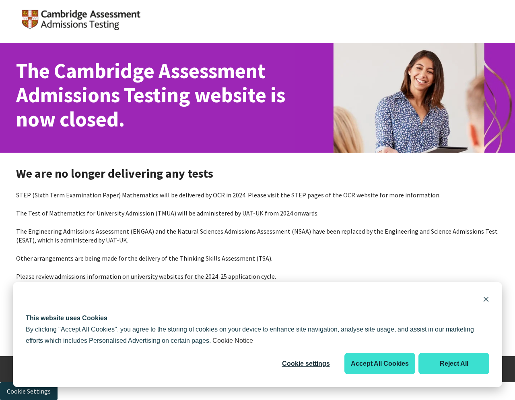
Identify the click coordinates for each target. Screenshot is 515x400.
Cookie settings (306, 363)
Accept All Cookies (380, 363)
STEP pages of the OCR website (334, 195)
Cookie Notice (232, 340)
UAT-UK (253, 213)
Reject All (454, 363)
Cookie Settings (29, 391)
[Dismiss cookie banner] (486, 300)
